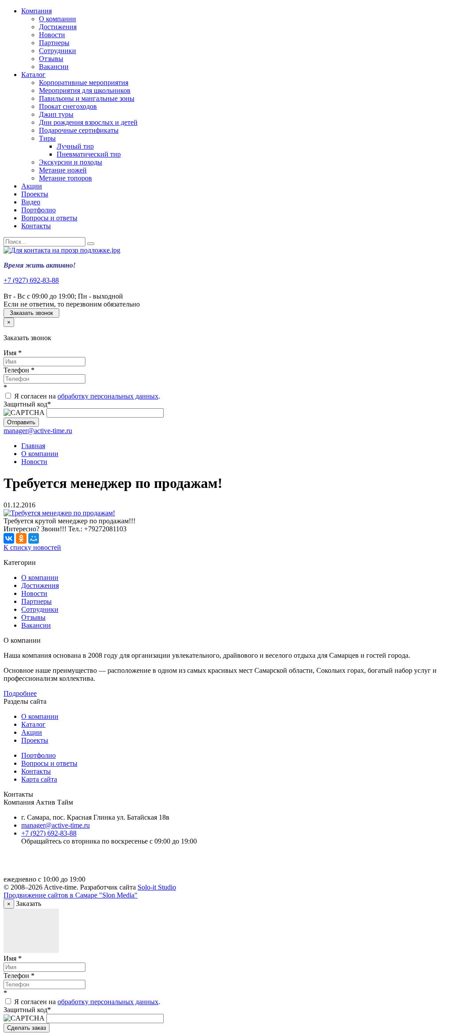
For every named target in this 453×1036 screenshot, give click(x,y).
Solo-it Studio (157, 887)
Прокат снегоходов (68, 106)
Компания (36, 11)
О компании (57, 19)
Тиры (47, 138)
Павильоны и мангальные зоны (86, 98)
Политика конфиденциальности (69, 864)
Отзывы (51, 58)
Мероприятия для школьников (85, 90)
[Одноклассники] (21, 538)
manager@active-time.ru (38, 430)
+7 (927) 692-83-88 (31, 280)
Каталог (33, 74)
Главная (33, 445)
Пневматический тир (89, 154)
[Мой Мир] (33, 538)
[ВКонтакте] (9, 538)
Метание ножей (63, 170)
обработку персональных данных (108, 396)
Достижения (58, 27)
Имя (13, 353)
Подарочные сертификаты (79, 130)
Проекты (34, 194)
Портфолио (38, 210)
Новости (52, 34)
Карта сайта (39, 779)
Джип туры (56, 114)
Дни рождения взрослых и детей (88, 122)
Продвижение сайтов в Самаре (71, 895)
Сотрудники (57, 50)
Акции (31, 186)
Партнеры (54, 42)
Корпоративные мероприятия (83, 82)
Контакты (36, 226)
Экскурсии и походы (70, 162)
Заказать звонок (31, 313)
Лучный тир (75, 146)
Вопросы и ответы (49, 218)
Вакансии (54, 66)
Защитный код (27, 404)
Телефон (19, 370)
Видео (30, 202)
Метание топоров (65, 178)
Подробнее (20, 693)
